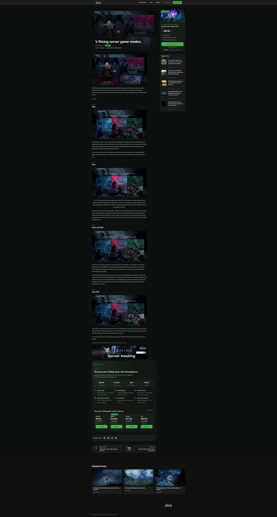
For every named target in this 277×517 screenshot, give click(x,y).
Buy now (101, 426)
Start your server (171, 44)
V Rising (108, 45)
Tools (151, 2)
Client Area (178, 2)
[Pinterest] (112, 438)
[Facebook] (104, 438)
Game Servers (142, 2)
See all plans (149, 410)
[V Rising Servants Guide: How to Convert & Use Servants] (107, 477)
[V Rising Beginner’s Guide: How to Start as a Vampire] (170, 477)
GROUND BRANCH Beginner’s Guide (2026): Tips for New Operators (176, 83)
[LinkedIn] (116, 438)
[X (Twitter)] (108, 438)
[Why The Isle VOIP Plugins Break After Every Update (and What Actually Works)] (163, 72)
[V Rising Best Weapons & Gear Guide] (138, 477)
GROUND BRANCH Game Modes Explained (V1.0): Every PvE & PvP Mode (175, 103)
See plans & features (172, 47)
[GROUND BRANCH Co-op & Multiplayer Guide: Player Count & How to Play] (163, 93)
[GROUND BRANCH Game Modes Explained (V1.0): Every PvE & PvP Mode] (163, 104)
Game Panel (168, 2)
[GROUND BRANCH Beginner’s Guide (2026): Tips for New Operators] (163, 83)
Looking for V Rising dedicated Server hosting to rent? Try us (109, 342)
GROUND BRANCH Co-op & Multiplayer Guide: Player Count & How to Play (175, 93)
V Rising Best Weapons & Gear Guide (135, 488)
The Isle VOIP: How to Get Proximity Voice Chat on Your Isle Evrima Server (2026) (175, 62)
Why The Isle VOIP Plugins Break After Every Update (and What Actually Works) (175, 72)
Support (158, 2)
